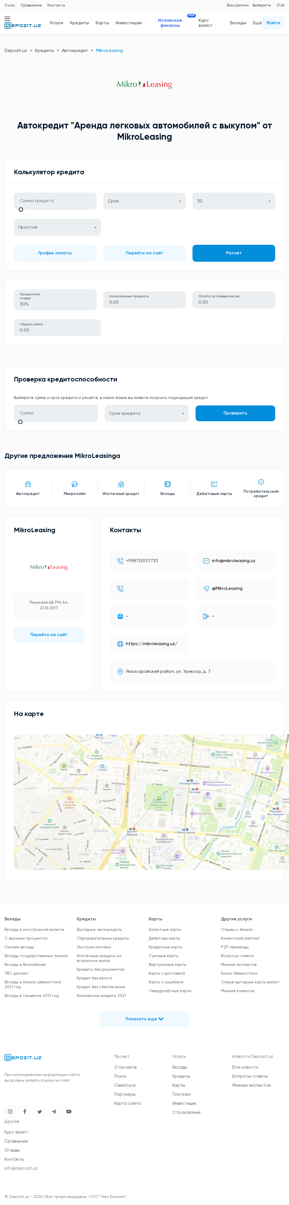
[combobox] (144, 201)
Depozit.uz (16, 51)
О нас (10, 5)
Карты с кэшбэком (166, 982)
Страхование (186, 1112)
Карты (102, 23)
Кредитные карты (165, 947)
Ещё (257, 23)
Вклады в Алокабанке (25, 965)
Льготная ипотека (94, 947)
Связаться (124, 1085)
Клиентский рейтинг (240, 938)
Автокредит (75, 51)
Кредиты (79, 23)
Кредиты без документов (100, 970)
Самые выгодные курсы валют (250, 982)
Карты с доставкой (167, 973)
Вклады (238, 23)
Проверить (235, 413)
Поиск (120, 1076)
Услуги (56, 23)
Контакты (56, 5)
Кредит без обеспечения (101, 987)
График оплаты (55, 253)
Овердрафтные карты (170, 991)
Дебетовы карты (164, 938)
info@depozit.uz (21, 1168)
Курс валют (206, 23)
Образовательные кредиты (103, 938)
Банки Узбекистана (239, 973)
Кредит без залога (94, 978)
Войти (273, 23)
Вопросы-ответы (237, 956)
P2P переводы (235, 947)
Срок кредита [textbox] (124, 413)
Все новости (245, 1067)
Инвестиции (129, 23)
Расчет (234, 253)
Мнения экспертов (239, 965)
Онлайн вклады (19, 947)
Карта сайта (127, 1103)
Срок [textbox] (113, 201)
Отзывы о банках (237, 930)
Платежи (181, 1094)
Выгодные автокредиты (99, 930)
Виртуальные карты (167, 965)
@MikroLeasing (227, 588)
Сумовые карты (163, 956)
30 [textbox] (199, 201)
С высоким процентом (26, 938)
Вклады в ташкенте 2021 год (32, 996)
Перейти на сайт (144, 253)
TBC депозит (17, 973)
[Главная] (23, 27)
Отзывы (12, 1150)
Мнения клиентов (237, 991)
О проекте (125, 1067)
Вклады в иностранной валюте (34, 930)
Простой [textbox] (27, 227)
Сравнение (31, 5)
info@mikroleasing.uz (233, 561)
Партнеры (124, 1094)
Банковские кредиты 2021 (101, 996)
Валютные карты (165, 930)
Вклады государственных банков (36, 956)
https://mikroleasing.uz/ (151, 644)
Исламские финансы (175, 23)
